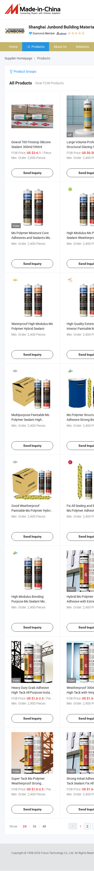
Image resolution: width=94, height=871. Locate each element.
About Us (60, 46)
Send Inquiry (32, 173)
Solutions (82, 46)
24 (24, 826)
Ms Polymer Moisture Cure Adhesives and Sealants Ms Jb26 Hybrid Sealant (30, 238)
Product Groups (24, 71)
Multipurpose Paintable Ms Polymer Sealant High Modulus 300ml (30, 420)
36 (34, 826)
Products (37, 46)
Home (13, 46)
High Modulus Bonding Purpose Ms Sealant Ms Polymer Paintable (28, 601)
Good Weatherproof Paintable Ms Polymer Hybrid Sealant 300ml (31, 510)
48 (44, 826)
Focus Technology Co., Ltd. (58, 853)
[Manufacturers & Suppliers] (33, 9)
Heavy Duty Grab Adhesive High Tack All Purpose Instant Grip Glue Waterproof (32, 692)
